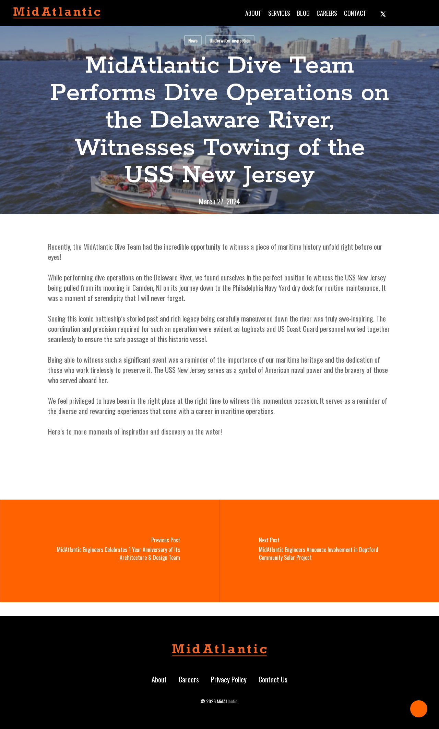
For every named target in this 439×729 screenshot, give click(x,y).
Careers (189, 679)
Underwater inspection (230, 40)
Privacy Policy (229, 679)
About (159, 679)
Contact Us (273, 679)
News (193, 40)
